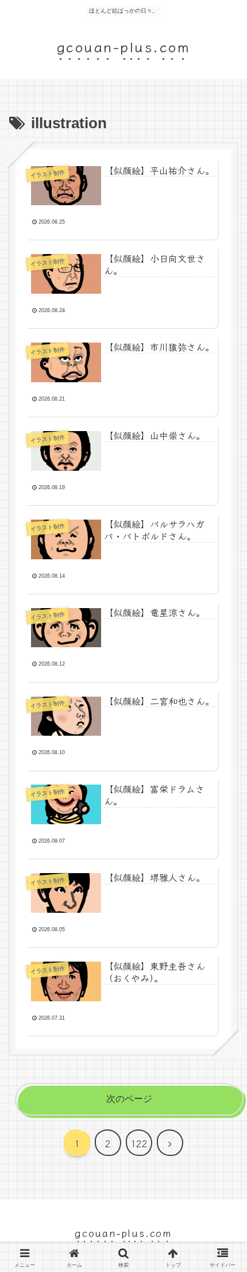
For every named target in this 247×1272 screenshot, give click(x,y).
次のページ (129, 1099)
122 (139, 1143)
